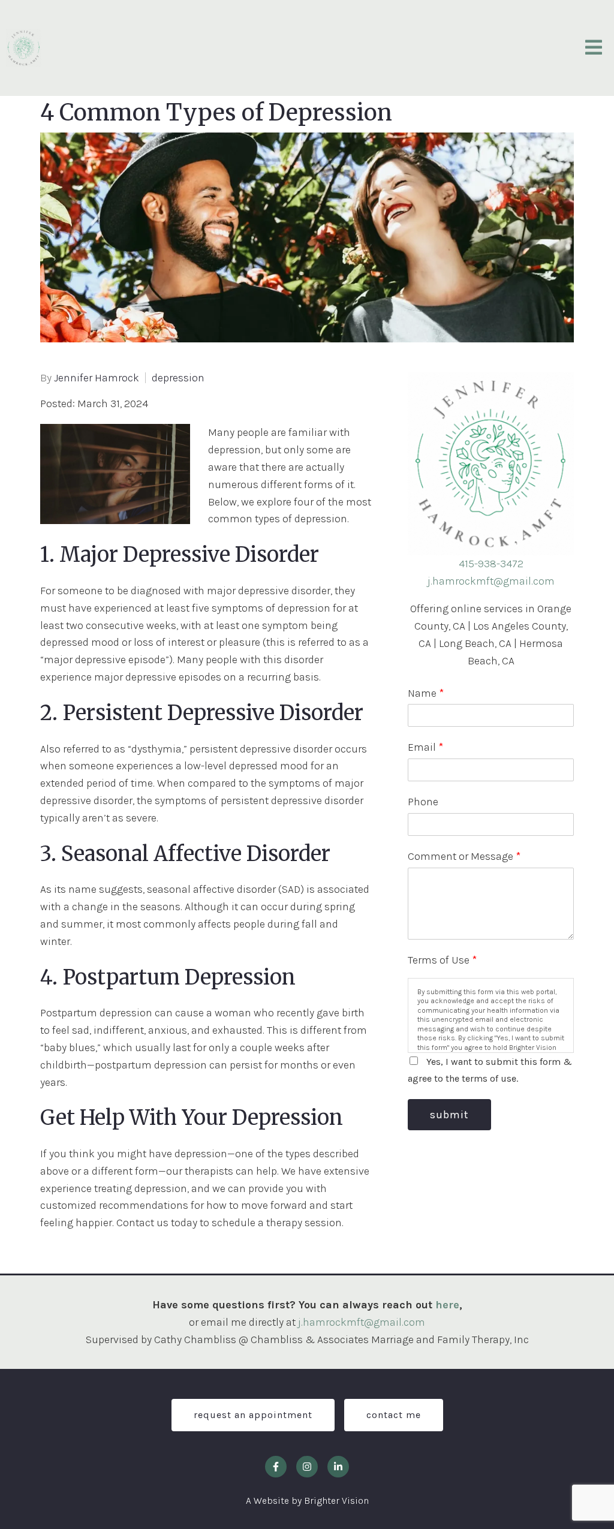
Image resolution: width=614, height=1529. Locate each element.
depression (178, 377)
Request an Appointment (253, 1414)
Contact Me (393, 1414)
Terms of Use (442, 960)
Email (425, 747)
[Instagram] (307, 1466)
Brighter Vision (336, 1500)
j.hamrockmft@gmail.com (491, 581)
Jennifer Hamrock (96, 377)
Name (426, 693)
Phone (423, 801)
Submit (449, 1114)
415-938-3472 (491, 563)
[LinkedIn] (338, 1466)
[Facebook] (276, 1466)
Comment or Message (464, 856)
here (447, 1304)
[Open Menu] (593, 48)
